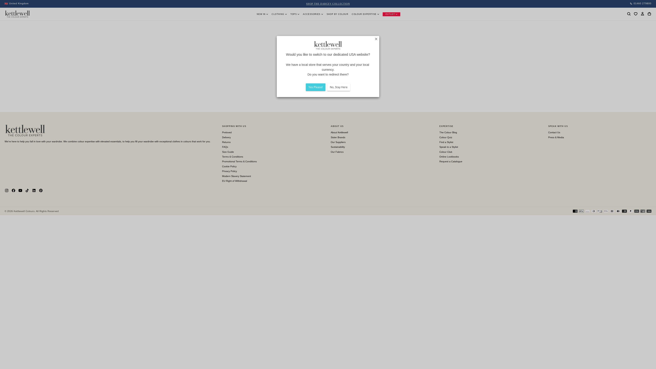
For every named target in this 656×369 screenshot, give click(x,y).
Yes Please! (316, 87)
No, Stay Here (338, 87)
